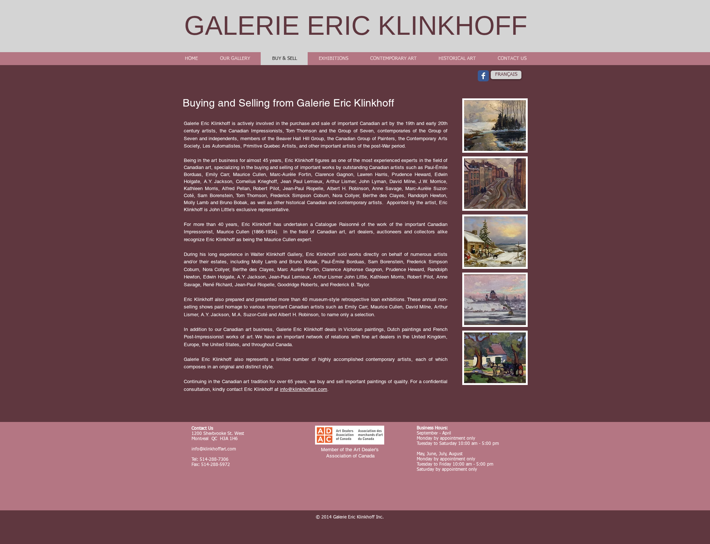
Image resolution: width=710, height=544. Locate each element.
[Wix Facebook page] (483, 75)
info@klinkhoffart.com (303, 389)
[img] (495, 125)
